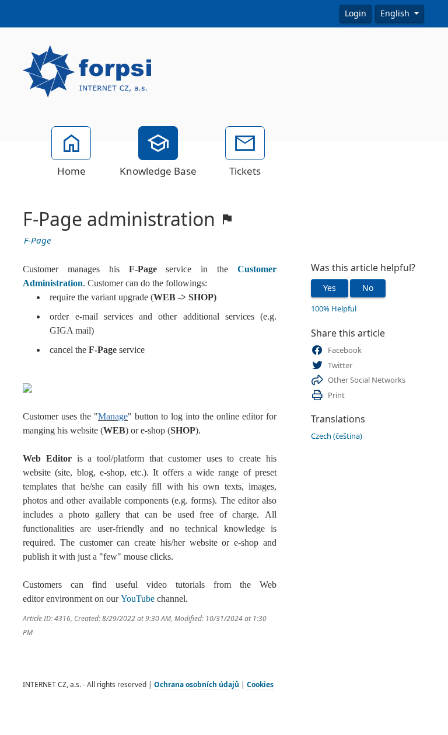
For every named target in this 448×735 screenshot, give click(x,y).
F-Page (37, 240)
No (367, 288)
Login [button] (355, 13)
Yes (329, 288)
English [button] (396, 13)
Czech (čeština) (336, 436)
